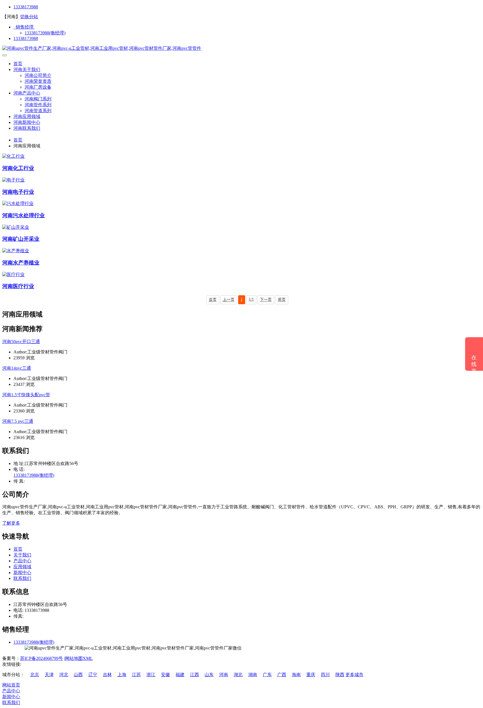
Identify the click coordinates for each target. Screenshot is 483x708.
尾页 (282, 300)
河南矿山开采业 (20, 239)
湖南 (252, 674)
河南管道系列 (38, 110)
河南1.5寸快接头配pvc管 (26, 394)
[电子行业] (13, 180)
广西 (281, 674)
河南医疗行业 (18, 286)
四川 (325, 674)
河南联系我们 (26, 128)
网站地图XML (79, 658)
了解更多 (11, 523)
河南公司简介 (38, 75)
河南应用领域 (26, 116)
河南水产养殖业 (20, 263)
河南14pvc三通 (16, 368)
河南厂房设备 (38, 87)
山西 (78, 674)
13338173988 (25, 6)
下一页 (266, 300)
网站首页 (11, 685)
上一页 (229, 300)
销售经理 (24, 27)
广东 (267, 674)
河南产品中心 (26, 93)
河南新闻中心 (26, 122)
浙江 (150, 674)
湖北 (238, 674)
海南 (296, 674)
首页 (17, 63)
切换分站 (29, 16)
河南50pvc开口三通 (21, 341)
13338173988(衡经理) (45, 32)
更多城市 (354, 674)
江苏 (136, 674)
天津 (49, 674)
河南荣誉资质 (38, 81)
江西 (194, 674)
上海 (121, 674)
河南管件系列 (38, 104)
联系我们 (22, 578)
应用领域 (22, 566)
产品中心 (22, 560)
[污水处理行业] (18, 203)
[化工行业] (13, 156)
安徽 (165, 674)
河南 (223, 674)
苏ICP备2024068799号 (41, 658)
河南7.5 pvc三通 (17, 421)
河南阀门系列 (38, 98)
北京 (34, 674)
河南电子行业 (18, 192)
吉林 (107, 674)
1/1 (251, 299)
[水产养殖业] (15, 250)
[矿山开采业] (15, 227)
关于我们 (22, 555)
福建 (180, 674)
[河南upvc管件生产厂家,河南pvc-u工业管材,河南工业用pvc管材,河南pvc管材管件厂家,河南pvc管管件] (101, 48)
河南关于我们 (26, 69)
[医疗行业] (13, 274)
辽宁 (92, 674)
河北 (63, 674)
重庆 (310, 674)
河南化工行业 (18, 168)
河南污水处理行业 (23, 215)
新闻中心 (22, 572)
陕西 (339, 674)
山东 (209, 674)
